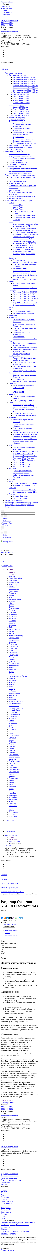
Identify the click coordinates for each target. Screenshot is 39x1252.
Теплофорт (13, 479)
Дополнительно (11, 935)
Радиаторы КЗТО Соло (21, 466)
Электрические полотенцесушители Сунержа (24, 278)
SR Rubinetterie (14, 356)
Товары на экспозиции (13, 500)
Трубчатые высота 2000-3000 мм (25, 92)
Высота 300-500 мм (20, 109)
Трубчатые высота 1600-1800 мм (25, 88)
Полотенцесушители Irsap (23, 311)
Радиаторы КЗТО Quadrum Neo (25, 456)
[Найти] (5, 516)
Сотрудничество (7, 1203)
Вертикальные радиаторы (19, 94)
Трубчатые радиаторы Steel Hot (25, 492)
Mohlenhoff (13, 315)
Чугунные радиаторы (17, 120)
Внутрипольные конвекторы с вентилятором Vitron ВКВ (24, 229)
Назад (12, 572)
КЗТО (11, 445)
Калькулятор (5, 1208)
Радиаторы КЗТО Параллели (24, 460)
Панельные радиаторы (17, 105)
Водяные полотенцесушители (20, 171)
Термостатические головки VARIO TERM (23, 387)
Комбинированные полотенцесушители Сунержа (24, 270)
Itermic (11, 281)
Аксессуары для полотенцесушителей (19, 505)
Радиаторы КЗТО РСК (21, 464)
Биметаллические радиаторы (20, 145)
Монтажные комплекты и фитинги (22, 186)
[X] (10, 918)
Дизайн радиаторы (16, 149)
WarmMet (12, 417)
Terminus (12, 373)
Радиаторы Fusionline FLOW (24, 294)
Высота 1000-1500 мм (21, 96)
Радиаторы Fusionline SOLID (24, 305)
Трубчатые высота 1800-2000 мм (25, 90)
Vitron (11, 222)
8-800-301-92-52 (7, 23)
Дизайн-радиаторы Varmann (23, 400)
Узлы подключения (16, 198)
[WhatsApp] (16, 918)
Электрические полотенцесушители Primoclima (25, 338)
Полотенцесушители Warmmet (24, 437)
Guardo (11, 203)
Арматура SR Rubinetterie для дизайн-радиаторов (24, 359)
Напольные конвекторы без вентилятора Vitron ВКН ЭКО (24, 242)
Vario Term (13, 383)
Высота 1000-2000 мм (21, 113)
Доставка (4, 1214)
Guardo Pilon (17, 205)
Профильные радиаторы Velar (24, 415)
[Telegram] (21, 918)
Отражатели (13, 188)
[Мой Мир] (7, 918)
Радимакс (12, 469)
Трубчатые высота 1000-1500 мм (25, 86)
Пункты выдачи (7, 1201)
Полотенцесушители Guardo (24, 215)
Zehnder (12, 494)
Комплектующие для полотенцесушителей (21, 503)
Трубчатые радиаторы (17, 75)
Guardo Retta (17, 207)
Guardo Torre (18, 209)
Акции (3, 1195)
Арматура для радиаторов (11, 1180)
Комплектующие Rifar (21, 354)
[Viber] (13, 918)
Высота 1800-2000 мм (21, 101)
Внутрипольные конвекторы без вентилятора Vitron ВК (25, 225)
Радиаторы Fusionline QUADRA (25, 303)
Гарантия (4, 1218)
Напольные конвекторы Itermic (25, 288)
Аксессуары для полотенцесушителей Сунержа (25, 261)
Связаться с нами (7, 1100)
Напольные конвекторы (18, 162)
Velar (11, 403)
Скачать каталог (9, 927)
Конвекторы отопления (14, 152)
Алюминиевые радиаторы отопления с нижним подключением (23, 134)
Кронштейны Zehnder (21, 496)
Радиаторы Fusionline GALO (24, 296)
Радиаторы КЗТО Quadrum (23, 454)
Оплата (7, 933)
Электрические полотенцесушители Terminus (24, 380)
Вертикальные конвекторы (19, 154)
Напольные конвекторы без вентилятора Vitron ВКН (23, 238)
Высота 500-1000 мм (21, 111)
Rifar (10, 341)
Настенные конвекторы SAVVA (25, 486)
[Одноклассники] (5, 918)
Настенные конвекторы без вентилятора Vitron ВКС (23, 250)
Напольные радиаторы (17, 118)
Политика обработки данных (12, 1223)
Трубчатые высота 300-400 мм (24, 79)
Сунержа (12, 258)
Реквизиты (5, 1197)
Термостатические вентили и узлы (22, 196)
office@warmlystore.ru (9, 21)
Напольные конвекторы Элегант (25, 452)
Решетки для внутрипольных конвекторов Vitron (24, 255)
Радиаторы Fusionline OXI (23, 301)
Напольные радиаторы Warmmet (25, 432)
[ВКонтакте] (2, 918)
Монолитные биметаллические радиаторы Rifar (25, 350)
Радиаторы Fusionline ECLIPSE (25, 292)
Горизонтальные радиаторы (19, 115)
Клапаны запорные (16, 184)
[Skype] (19, 918)
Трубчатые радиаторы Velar (23, 405)
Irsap (10, 309)
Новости (4, 1199)
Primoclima (13, 318)
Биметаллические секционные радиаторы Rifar (24, 344)
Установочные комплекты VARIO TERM (23, 391)
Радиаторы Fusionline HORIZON (25, 298)
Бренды (4, 1184)
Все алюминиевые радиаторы (24, 143)
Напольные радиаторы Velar (23, 413)
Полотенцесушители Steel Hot (24, 490)
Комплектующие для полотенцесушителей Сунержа (25, 274)
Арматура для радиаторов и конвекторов (21, 175)
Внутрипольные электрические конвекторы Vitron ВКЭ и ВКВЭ (25, 233)
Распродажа (9, 507)
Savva (11, 481)
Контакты (4, 1193)
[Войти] (2, 559)
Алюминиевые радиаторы (19, 122)
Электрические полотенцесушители (23, 169)
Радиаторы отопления (13, 73)
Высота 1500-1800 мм (21, 98)
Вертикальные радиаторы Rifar (25, 347)
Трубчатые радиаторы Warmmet (25, 439)
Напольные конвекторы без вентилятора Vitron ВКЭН (23, 246)
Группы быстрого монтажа (19, 181)
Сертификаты (6, 1212)
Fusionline (12, 290)
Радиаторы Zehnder (20, 498)
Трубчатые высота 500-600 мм (24, 81)
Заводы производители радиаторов (18, 201)
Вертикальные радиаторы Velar (25, 407)
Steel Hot (12, 488)
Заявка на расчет (9, 925)
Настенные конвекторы (18, 164)
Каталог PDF (6, 1210)
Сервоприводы (14, 190)
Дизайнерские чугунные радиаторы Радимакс (22, 472)
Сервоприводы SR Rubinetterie (24, 371)
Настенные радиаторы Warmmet (25, 435)
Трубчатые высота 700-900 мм (24, 84)
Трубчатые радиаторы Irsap (23, 313)
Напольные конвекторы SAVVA (25, 483)
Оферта (4, 1229)
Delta (11, 307)
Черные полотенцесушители (20, 173)
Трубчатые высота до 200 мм (24, 77)
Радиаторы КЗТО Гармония (23, 458)
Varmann (12, 394)
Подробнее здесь (7, 1250)
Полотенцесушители (13, 167)
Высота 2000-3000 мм (21, 103)
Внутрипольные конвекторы (20, 156)
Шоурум (4, 1191)
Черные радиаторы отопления (20, 147)
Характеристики (11, 931)
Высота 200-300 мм (20, 107)
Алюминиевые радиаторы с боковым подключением (23, 140)
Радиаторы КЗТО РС (21, 462)
